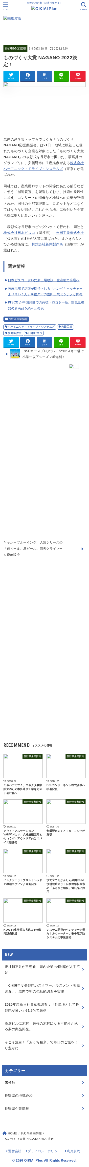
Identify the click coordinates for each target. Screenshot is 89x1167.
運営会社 (14, 1151)
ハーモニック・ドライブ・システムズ (31, 326)
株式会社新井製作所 (47, 244)
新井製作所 (15, 333)
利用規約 (73, 1151)
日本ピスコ (35, 333)
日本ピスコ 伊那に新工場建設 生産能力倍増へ (43, 280)
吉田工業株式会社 (70, 233)
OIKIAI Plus (33, 1160)
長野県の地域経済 (19, 1095)
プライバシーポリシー (44, 1151)
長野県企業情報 (15, 48)
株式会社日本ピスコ (19, 233)
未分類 (10, 1082)
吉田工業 (66, 326)
